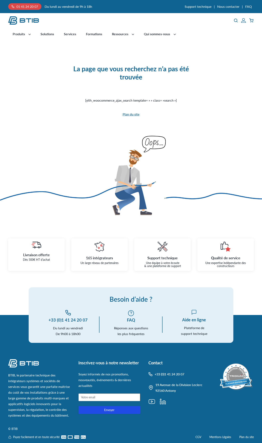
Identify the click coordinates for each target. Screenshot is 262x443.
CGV (198, 437)
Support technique (198, 6)
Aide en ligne (194, 319)
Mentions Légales (220, 437)
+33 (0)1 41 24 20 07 (68, 319)
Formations (94, 34)
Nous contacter (228, 6)
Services (70, 34)
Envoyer (109, 410)
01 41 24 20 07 (27, 6)
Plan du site (131, 114)
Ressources (120, 34)
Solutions (47, 34)
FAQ (248, 6)
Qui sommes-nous (157, 34)
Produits (19, 34)
